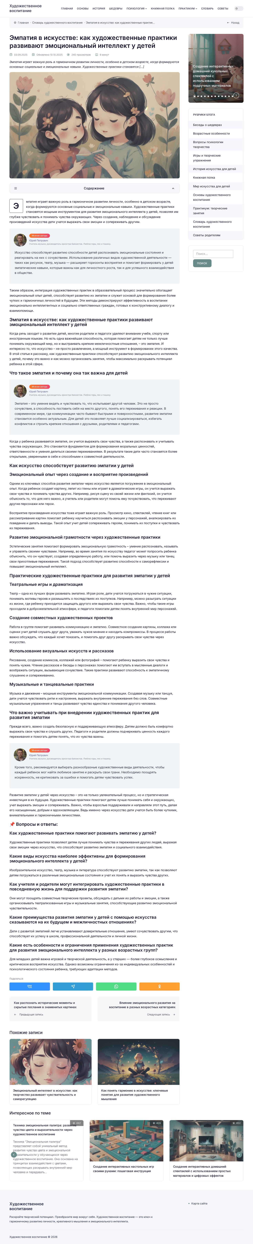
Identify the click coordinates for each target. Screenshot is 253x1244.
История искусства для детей (214, 169)
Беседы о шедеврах (207, 125)
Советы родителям (206, 235)
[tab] (194, 96)
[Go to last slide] (14, 1155)
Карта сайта (199, 1203)
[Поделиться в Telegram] (73, 986)
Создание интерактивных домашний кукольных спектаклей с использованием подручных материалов (213, 76)
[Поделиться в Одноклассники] (159, 986)
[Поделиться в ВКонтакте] (29, 986)
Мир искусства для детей (211, 186)
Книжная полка (204, 177)
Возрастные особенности (211, 133)
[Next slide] (236, 95)
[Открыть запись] (51, 1072)
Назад (235, 22)
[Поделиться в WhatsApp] (116, 986)
